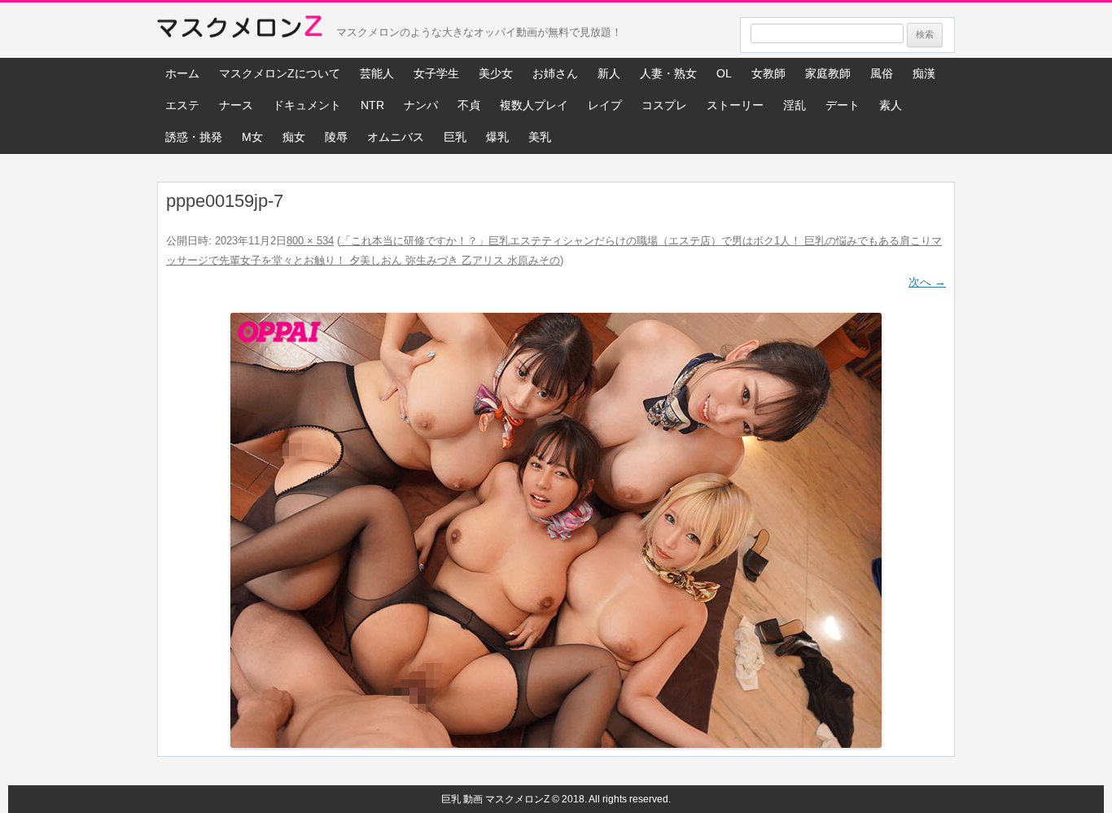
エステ (182, 105)
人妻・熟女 (668, 73)
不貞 (468, 105)
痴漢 (924, 73)
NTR (372, 105)
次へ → (927, 281)
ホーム (182, 73)
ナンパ (421, 105)
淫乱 (794, 105)
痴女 (293, 136)
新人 (609, 73)
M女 (252, 136)
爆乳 (497, 136)
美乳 (539, 136)
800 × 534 (310, 241)
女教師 (768, 73)
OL (724, 73)
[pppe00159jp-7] (556, 530)
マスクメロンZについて (279, 73)
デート (842, 105)
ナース (236, 105)
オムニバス (395, 136)
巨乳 (455, 136)
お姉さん (555, 73)
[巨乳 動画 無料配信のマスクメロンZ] (239, 30)
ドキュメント (307, 105)
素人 (890, 105)
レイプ (605, 105)
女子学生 (436, 73)
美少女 (496, 73)
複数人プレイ (534, 105)
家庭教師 (828, 73)
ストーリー (735, 105)
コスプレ (664, 105)
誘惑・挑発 (193, 136)
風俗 (881, 73)
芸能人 (377, 73)
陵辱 (336, 136)
